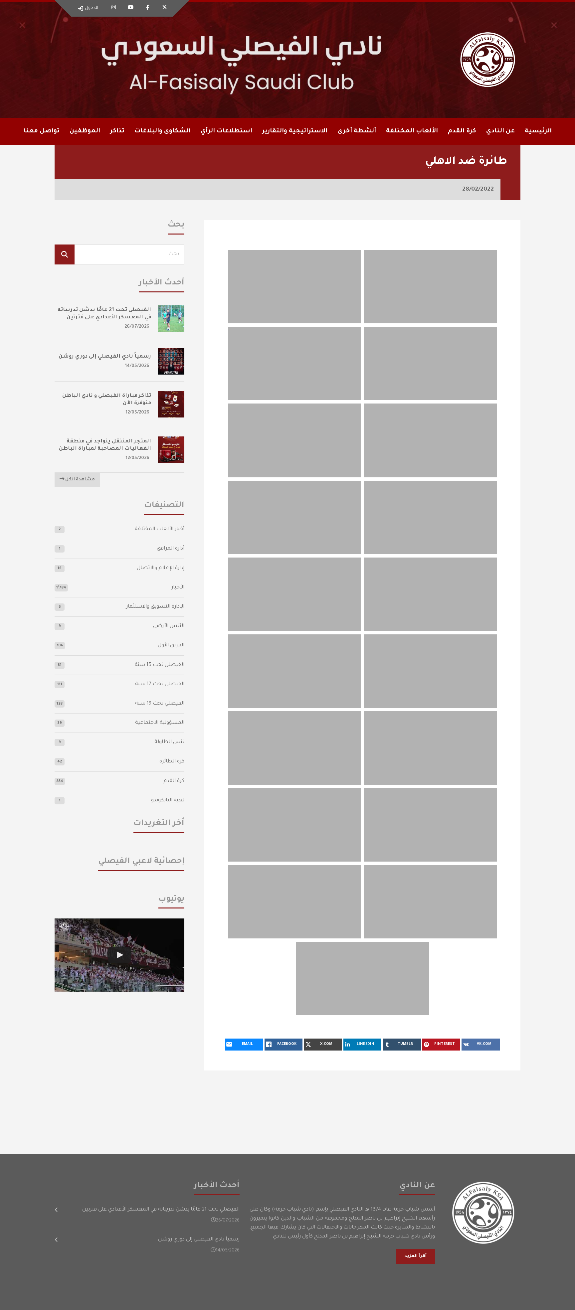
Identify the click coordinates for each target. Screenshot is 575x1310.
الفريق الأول (171, 645)
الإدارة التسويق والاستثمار (155, 607)
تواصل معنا (42, 131)
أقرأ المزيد (416, 1256)
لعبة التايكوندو (167, 800)
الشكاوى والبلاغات (162, 131)
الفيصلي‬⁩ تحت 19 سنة (159, 704)
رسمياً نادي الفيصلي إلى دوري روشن (105, 357)
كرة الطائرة (171, 761)
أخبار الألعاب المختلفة (159, 529)
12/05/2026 (137, 412)
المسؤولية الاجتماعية (159, 723)
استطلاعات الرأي (226, 131)
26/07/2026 (136, 326)
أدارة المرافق (170, 549)
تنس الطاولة (169, 742)
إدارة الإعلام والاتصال (160, 568)
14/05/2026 (137, 366)
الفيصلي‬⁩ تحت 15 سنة (159, 665)
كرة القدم (173, 781)
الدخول (91, 8)
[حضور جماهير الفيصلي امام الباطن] (119, 954)
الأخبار (177, 587)
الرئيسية (538, 131)
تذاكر (117, 131)
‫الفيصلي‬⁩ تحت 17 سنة (159, 684)
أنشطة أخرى (356, 131)
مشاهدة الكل (79, 479)
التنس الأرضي (168, 626)
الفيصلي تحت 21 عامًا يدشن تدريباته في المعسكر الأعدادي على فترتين (161, 1210)
